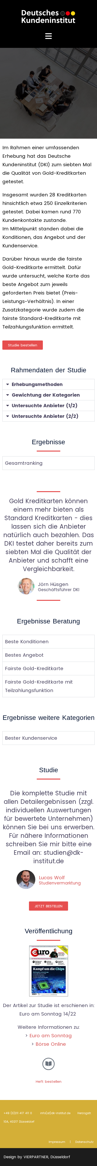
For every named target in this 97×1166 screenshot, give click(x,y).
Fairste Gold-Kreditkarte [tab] (34, 668)
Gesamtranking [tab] (24, 463)
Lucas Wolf (52, 877)
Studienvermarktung (60, 883)
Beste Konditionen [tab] (26, 641)
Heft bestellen (48, 1081)
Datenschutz (84, 1142)
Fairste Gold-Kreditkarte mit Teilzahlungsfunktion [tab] (39, 686)
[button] (48, 384)
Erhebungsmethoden (37, 384)
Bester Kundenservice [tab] (31, 738)
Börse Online (51, 1044)
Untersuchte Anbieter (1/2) (44, 405)
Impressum (57, 1142)
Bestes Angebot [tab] (24, 655)
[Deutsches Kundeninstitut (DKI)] (48, 16)
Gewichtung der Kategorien (46, 395)
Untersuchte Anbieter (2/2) (45, 416)
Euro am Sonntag (50, 1035)
